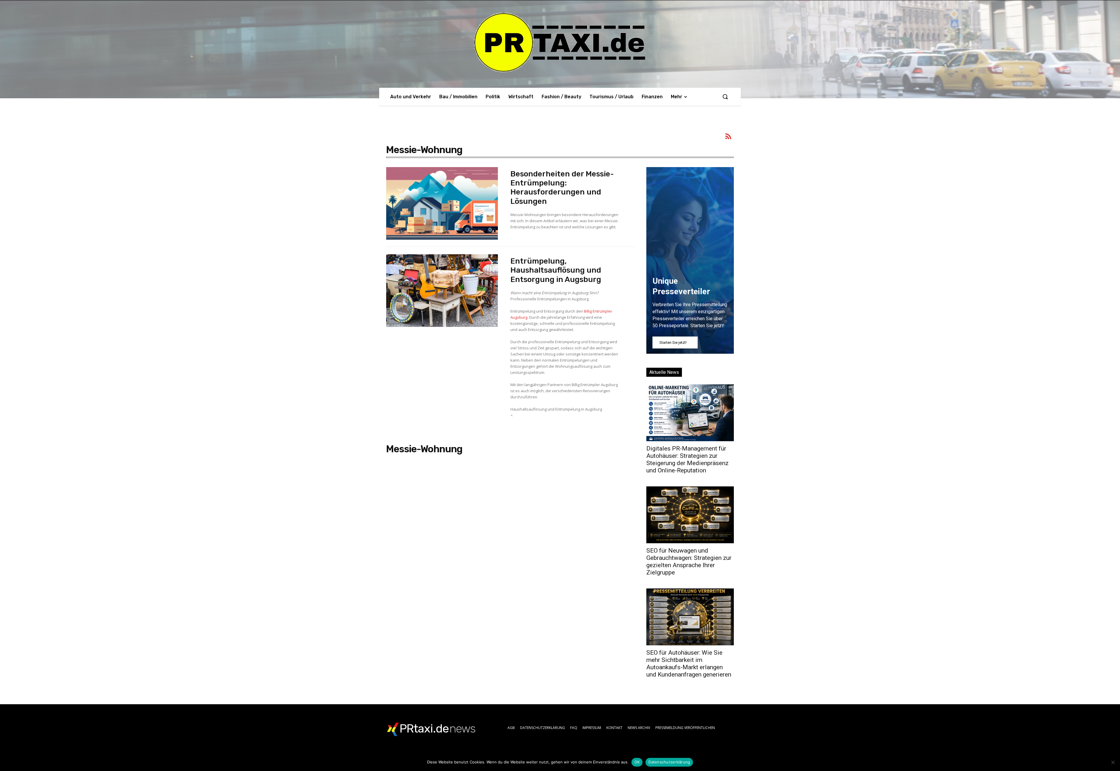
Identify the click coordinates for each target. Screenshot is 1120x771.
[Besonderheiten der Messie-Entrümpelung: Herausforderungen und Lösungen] (442, 203)
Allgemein (394, 236)
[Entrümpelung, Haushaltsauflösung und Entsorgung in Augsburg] (442, 290)
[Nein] (1113, 762)
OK (637, 762)
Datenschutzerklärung (669, 762)
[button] (725, 96)
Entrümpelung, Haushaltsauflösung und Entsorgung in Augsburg (555, 270)
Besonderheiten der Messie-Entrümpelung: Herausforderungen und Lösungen (562, 187)
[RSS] (728, 137)
